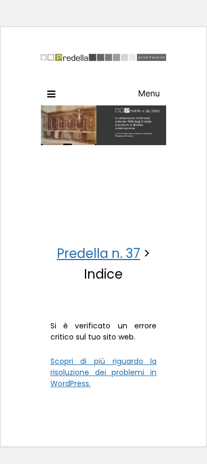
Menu (149, 93)
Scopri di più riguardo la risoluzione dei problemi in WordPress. (103, 372)
